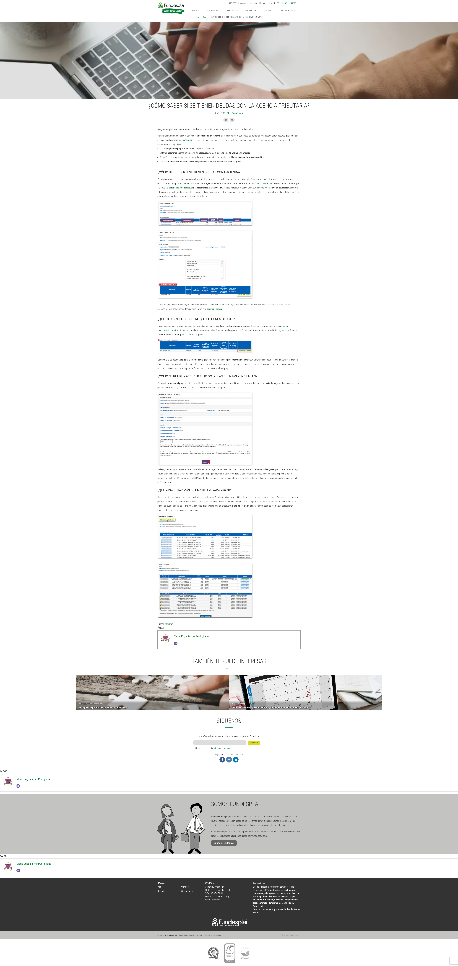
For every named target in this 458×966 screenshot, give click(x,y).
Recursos (242, 3)
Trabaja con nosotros (290, 935)
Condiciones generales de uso (190, 935)
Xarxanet (169, 624)
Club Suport (212, 11)
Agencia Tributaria (185, 140)
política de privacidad (221, 748)
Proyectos (250, 11)
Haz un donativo (265, 3)
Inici (197, 17)
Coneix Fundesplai (290, 3)
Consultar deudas (264, 183)
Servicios (232, 11)
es (278, 3)
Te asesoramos (287, 11)
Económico (237, 113)
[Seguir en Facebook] (222, 759)
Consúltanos (187, 891)
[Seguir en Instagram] (229, 759)
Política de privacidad (213, 935)
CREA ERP (232, 3)
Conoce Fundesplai (223, 843)
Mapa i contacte (212, 899)
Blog (268, 11)
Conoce (193, 11)
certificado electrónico (179, 187)
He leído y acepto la (213, 748)
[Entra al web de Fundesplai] (229, 925)
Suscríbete (254, 743)
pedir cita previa (214, 309)
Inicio (160, 887)
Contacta (253, 3)
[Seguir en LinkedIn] (236, 759)
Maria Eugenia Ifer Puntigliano (191, 636)
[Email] (175, 643)
